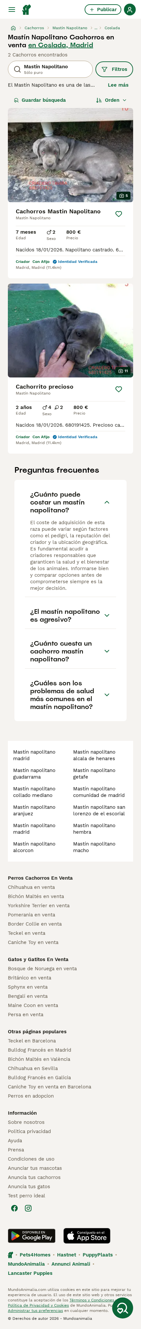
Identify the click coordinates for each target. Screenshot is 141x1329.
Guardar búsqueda (44, 100)
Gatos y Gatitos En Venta (38, 959)
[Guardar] (118, 214)
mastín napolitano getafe (94, 773)
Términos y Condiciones (92, 1300)
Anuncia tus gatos (29, 1187)
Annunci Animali (70, 1264)
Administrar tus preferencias (35, 1310)
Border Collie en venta (35, 924)
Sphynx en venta (28, 987)
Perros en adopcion (31, 1096)
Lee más (118, 85)
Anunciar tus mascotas (35, 1168)
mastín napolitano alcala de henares (94, 755)
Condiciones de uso (31, 1159)
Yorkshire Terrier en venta (39, 906)
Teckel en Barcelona (32, 1041)
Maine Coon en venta (33, 1005)
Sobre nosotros (26, 1122)
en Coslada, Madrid (60, 45)
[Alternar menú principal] (11, 9)
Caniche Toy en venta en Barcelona (49, 1087)
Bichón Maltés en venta (36, 896)
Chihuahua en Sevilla (33, 1068)
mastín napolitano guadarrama (34, 773)
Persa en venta (25, 1015)
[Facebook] (14, 1208)
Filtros (119, 69)
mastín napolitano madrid (34, 755)
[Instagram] (28, 1208)
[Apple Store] (87, 1236)
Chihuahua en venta (31, 887)
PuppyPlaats (98, 1255)
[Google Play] (31, 1236)
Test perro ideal (26, 1196)
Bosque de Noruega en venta (42, 969)
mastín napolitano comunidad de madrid (99, 792)
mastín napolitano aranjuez (34, 810)
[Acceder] (130, 9)
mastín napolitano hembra (94, 829)
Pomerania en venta (31, 915)
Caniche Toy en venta (33, 942)
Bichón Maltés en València (39, 1059)
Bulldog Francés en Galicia (39, 1078)
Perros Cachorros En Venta (40, 878)
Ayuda (15, 1141)
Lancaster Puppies (30, 1273)
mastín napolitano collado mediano (34, 792)
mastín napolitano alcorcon (34, 847)
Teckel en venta (26, 933)
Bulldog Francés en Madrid (39, 1050)
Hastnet (66, 1255)
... (95, 28)
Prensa (16, 1150)
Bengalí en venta (28, 996)
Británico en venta (29, 978)
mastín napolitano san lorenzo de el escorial (99, 810)
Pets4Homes (35, 1255)
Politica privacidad (29, 1131)
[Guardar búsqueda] (122, 1307)
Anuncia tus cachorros (34, 1177)
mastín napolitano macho (94, 847)
